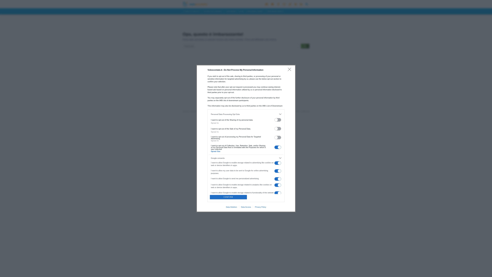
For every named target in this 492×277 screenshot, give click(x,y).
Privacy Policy (260, 207)
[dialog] (246, 138)
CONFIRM (228, 197)
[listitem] (246, 114)
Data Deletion (231, 207)
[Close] (290, 70)
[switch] (277, 120)
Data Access (246, 207)
